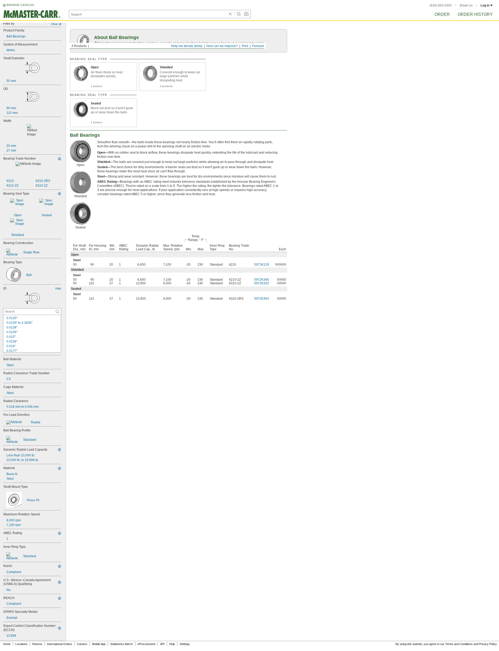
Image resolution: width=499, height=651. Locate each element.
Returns (37, 644)
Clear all (56, 23)
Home (7, 644)
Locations (21, 644)
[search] (57, 311)
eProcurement (146, 644)
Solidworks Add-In (121, 644)
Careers (82, 644)
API (162, 644)
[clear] (230, 14)
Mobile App (99, 644)
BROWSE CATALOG (20, 4)
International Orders (59, 644)
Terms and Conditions (459, 644)
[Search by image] (246, 14)
